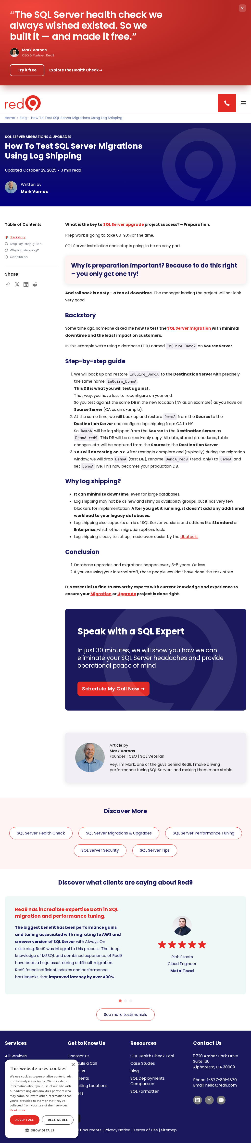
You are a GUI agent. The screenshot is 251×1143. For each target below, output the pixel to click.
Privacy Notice (117, 1129)
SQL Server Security (100, 850)
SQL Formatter (144, 1091)
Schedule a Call (82, 1063)
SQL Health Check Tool (152, 1056)
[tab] (120, 1000)
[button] (42, 1130)
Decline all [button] (58, 1120)
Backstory (17, 237)
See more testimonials (125, 1014)
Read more (17, 1110)
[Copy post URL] (8, 284)
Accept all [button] (24, 1120)
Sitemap (169, 1129)
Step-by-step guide (26, 244)
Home (10, 117)
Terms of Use (146, 1129)
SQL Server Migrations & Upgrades (119, 833)
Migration (101, 594)
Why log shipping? (24, 250)
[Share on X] (17, 284)
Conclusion (19, 257)
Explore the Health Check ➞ (75, 70)
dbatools (189, 536)
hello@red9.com (221, 1085)
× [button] (73, 1065)
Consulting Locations (87, 1086)
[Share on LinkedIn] (26, 284)
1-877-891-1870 (222, 1080)
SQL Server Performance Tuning (203, 833)
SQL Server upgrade (123, 224)
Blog (23, 117)
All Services (16, 1056)
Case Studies (142, 1063)
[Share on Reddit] (34, 284)
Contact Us (78, 1056)
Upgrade (126, 594)
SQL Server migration (189, 328)
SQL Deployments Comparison (147, 1081)
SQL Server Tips (155, 850)
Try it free (27, 70)
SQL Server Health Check (41, 833)
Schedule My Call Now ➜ (113, 688)
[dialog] (41, 1099)
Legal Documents (85, 1129)
